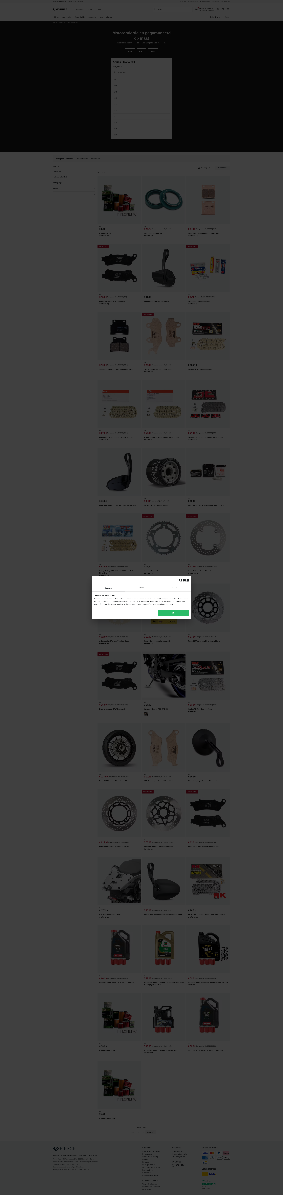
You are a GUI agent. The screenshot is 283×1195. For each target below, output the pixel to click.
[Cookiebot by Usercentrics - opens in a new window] (179, 580)
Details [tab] (141, 588)
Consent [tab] (108, 588)
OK (173, 613)
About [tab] (174, 588)
